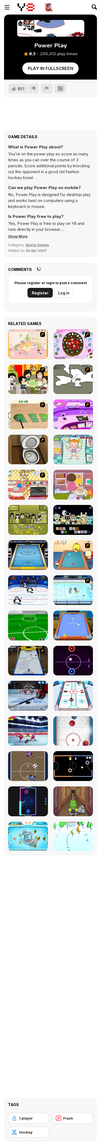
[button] (17, 236)
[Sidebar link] (7, 7)
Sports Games (37, 245)
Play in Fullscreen (50, 68)
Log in (63, 293)
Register (40, 293)
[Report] (47, 88)
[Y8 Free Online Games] (26, 7)
